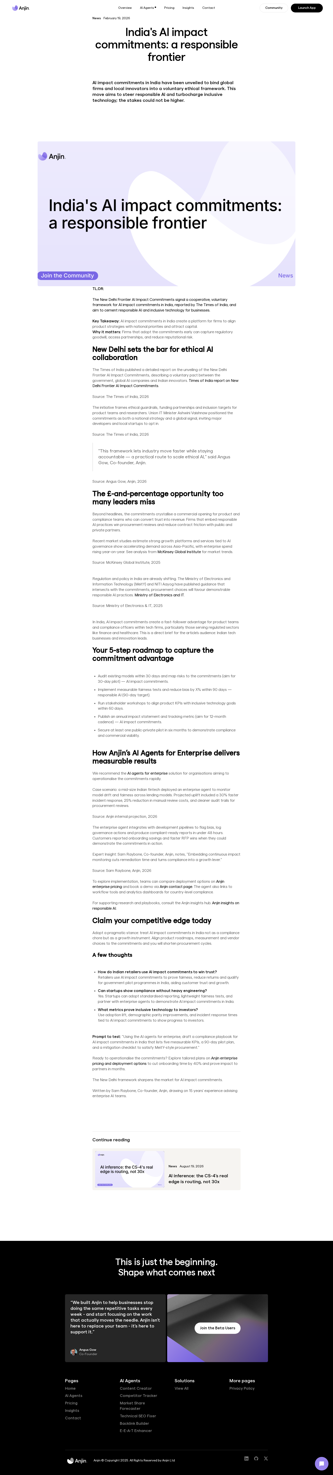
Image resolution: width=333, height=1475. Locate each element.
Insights (188, 8)
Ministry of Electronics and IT (159, 595)
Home (70, 1388)
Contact (208, 8)
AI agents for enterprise (147, 773)
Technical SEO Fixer (138, 1416)
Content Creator (136, 1388)
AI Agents (73, 1396)
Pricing (169, 8)
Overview (125, 8)
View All (181, 1388)
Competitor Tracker (138, 1396)
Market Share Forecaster (132, 1406)
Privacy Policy (242, 1388)
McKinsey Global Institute (179, 552)
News (96, 18)
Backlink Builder (134, 1423)
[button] (148, 8)
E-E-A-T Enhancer (136, 1431)
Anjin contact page (176, 887)
